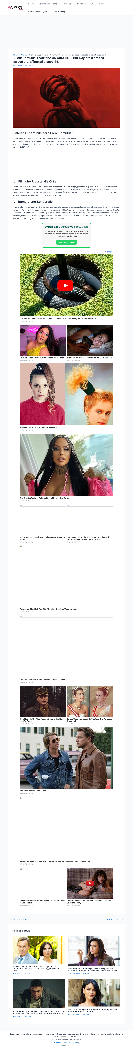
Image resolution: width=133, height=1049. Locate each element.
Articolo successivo (116, 919)
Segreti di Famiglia (58, 12)
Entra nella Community (66, 242)
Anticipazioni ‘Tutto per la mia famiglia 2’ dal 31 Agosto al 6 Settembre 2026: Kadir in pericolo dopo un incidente (38, 1012)
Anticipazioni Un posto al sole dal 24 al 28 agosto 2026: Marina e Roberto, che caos (93, 1010)
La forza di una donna (48, 4)
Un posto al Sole (97, 4)
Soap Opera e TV (17, 973)
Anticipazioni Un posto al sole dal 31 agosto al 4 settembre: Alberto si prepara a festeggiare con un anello (35, 968)
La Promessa (66, 4)
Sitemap (75, 1043)
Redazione (66, 1043)
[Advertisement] (66, 165)
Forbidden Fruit (81, 4)
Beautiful (32, 4)
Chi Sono (57, 1043)
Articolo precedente (17, 919)
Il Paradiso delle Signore (38, 12)
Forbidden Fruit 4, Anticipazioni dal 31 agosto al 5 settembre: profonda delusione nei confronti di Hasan (92, 970)
